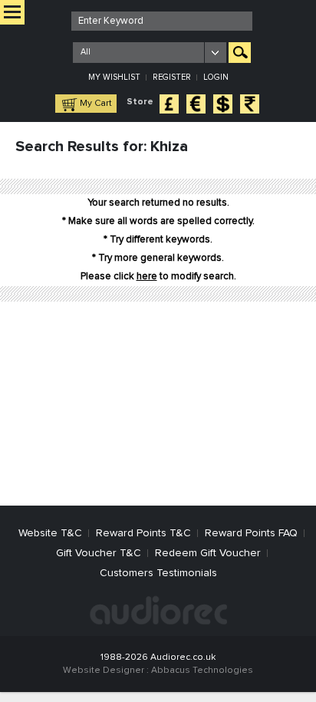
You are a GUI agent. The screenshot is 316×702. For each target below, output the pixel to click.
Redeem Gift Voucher (208, 553)
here (147, 277)
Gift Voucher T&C (98, 553)
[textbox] (161, 21)
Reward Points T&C (143, 533)
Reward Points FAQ (251, 533)
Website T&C (50, 533)
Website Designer (103, 670)
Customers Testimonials (158, 573)
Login (216, 77)
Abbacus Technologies (202, 670)
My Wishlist (114, 77)
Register (172, 77)
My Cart (96, 103)
